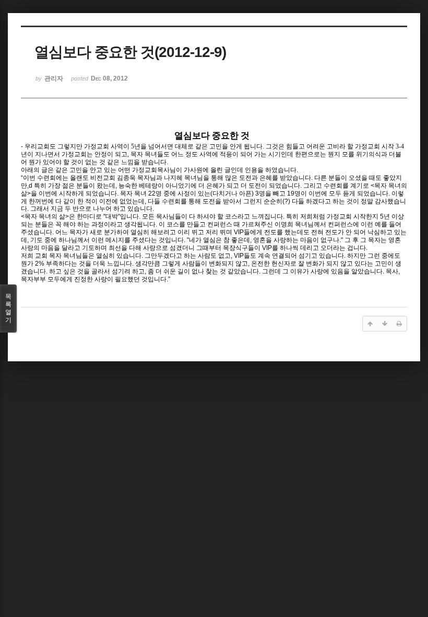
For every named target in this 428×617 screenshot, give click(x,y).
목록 (8, 308)
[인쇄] (399, 323)
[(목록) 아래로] (384, 323)
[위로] (370, 323)
